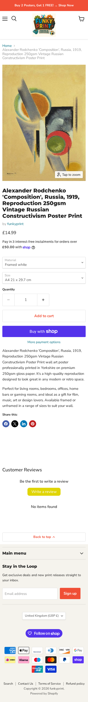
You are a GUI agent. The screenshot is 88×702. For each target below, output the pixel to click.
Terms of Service (49, 684)
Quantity (8, 289)
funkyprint (15, 223)
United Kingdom (42, 616)
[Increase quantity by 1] (43, 300)
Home (7, 46)
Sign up (70, 593)
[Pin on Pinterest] (32, 423)
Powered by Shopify (44, 693)
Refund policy (75, 684)
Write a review (44, 491)
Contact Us (25, 684)
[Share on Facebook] (5, 423)
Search (8, 684)
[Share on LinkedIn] (23, 423)
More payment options (44, 342)
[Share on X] (14, 423)
